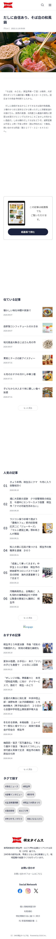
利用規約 (28, 911)
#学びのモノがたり (13, 818)
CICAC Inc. (42, 935)
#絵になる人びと (34, 818)
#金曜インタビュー (13, 794)
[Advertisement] (28, 165)
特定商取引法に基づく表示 (28, 916)
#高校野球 (9, 810)
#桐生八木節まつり (31, 802)
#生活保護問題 (11, 802)
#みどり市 (23, 810)
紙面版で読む (28, 232)
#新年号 (30, 794)
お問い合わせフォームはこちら (28, 873)
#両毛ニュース (11, 786)
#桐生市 (26, 786)
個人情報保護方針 (28, 906)
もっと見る (28, 408)
